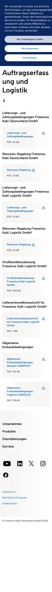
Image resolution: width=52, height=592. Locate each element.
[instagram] (42, 463)
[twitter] (31, 463)
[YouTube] (7, 463)
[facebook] (5, 475)
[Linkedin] (19, 463)
